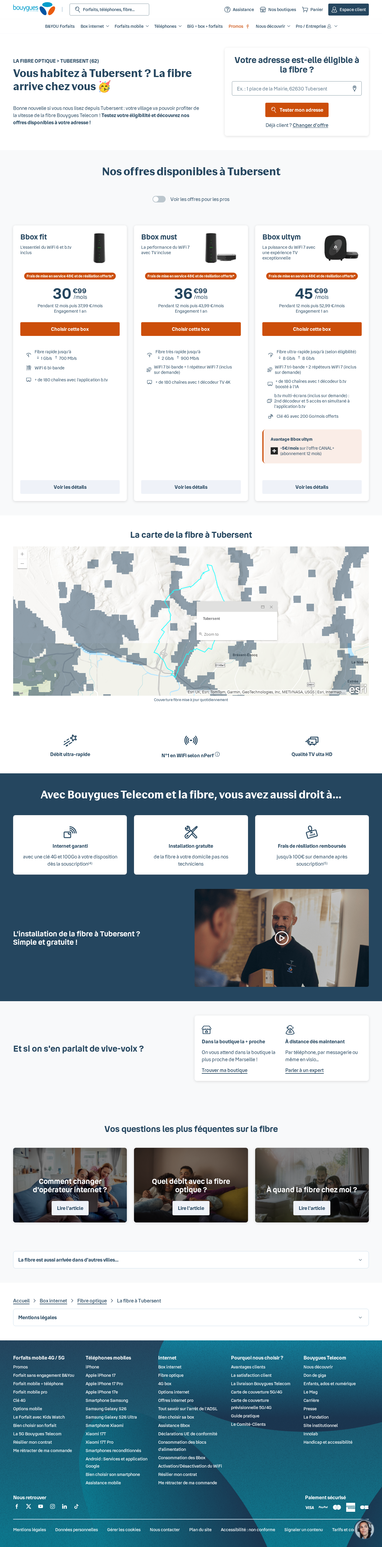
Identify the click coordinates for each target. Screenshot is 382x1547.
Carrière (311, 1400)
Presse (310, 1408)
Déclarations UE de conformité (187, 1433)
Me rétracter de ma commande (42, 1450)
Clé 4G (19, 1400)
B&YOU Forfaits (60, 26)
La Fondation (316, 1417)
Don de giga (315, 1375)
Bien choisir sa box (176, 1417)
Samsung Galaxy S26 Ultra (111, 1417)
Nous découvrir (318, 1366)
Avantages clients (248, 1366)
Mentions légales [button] (37, 1317)
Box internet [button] (92, 26)
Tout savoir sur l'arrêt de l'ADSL (188, 1408)
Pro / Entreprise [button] (311, 26)
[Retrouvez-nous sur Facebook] (16, 1507)
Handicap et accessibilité (328, 1442)
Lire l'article (70, 1208)
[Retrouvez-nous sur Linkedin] (64, 1507)
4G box (164, 1383)
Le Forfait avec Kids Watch (39, 1417)
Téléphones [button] (165, 26)
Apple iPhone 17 (100, 1375)
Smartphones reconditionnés (113, 1450)
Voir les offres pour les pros (199, 199)
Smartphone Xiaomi (105, 1425)
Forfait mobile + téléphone (38, 1383)
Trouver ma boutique (224, 1070)
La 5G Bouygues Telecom (37, 1433)
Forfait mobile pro (30, 1391)
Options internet (173, 1391)
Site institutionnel (321, 1425)
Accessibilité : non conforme (248, 1529)
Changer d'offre (310, 125)
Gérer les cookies (124, 1529)
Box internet (53, 1300)
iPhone (92, 1366)
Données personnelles (76, 1529)
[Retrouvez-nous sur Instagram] (52, 1507)
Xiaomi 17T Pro (99, 1442)
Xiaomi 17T (96, 1433)
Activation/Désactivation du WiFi (190, 1465)
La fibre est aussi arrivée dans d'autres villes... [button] (68, 1259)
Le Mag (311, 1391)
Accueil (21, 1300)
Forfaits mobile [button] (129, 26)
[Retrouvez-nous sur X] (28, 1507)
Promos (236, 26)
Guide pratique (245, 1415)
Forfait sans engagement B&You (43, 1375)
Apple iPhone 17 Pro (104, 1383)
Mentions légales (29, 1529)
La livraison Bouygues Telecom (260, 1383)
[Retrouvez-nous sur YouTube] (40, 1507)
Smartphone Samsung (107, 1400)
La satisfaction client (251, 1375)
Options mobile (27, 1408)
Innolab (311, 1433)
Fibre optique (92, 1300)
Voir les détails (70, 487)
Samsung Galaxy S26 (106, 1408)
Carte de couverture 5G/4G (256, 1391)
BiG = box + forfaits (205, 26)
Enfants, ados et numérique (330, 1383)
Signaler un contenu (303, 1529)
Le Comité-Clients (248, 1424)
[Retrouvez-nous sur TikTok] (76, 1507)
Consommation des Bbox (181, 1457)
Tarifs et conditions (350, 1529)
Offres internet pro (175, 1400)
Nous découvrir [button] (270, 26)
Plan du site (200, 1529)
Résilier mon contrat (32, 1442)
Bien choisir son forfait (34, 1425)
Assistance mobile (103, 1482)
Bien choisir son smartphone (113, 1474)
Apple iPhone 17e (102, 1391)
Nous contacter (165, 1529)
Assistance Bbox (174, 1425)
